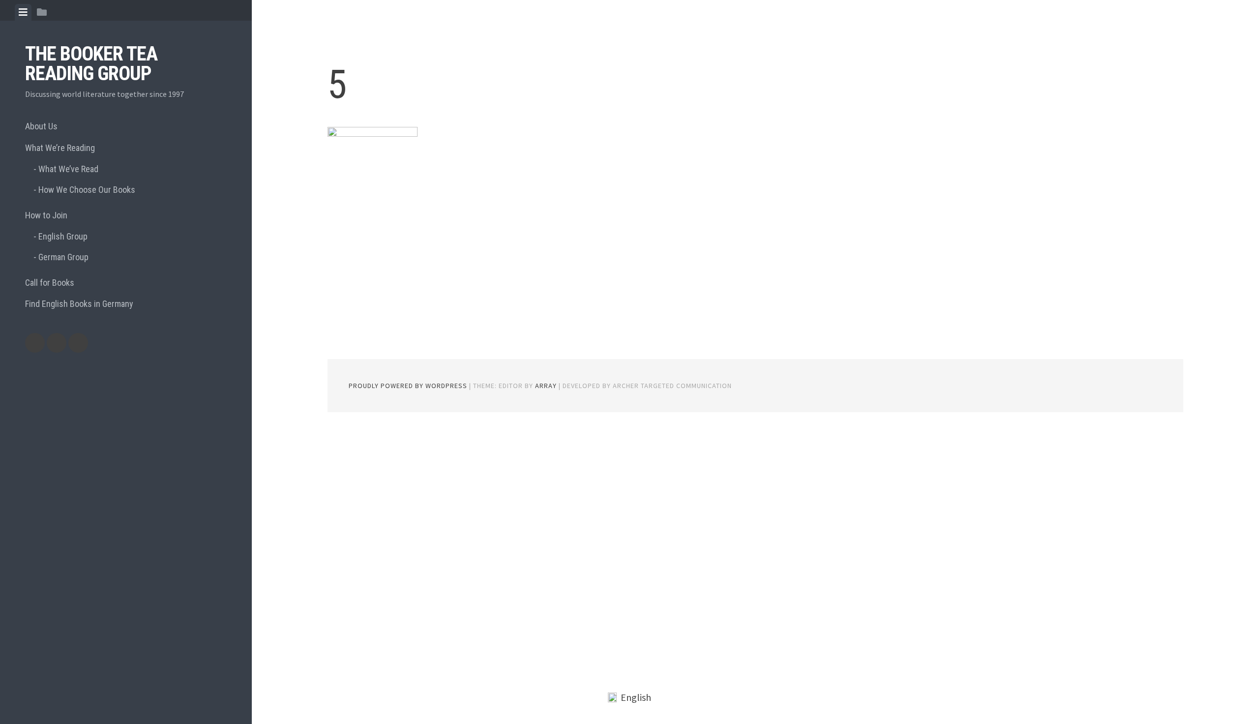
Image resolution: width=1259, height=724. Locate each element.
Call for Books (49, 282)
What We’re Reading (60, 148)
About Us (41, 126)
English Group (63, 236)
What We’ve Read (68, 169)
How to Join (46, 215)
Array (546, 385)
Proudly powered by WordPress (408, 385)
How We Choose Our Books (86, 189)
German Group (63, 257)
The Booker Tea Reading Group (91, 63)
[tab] (23, 12)
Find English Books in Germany (79, 304)
